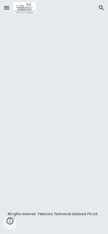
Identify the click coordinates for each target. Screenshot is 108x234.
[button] (6, 7)
